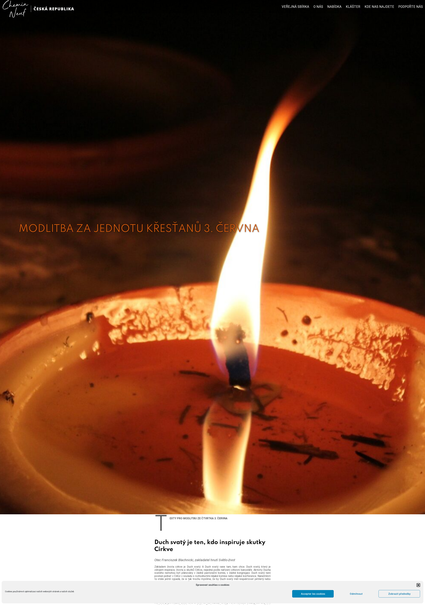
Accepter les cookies (313, 593)
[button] (418, 585)
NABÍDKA (334, 7)
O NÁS (318, 7)
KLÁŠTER (353, 7)
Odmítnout (356, 593)
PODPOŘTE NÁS (410, 7)
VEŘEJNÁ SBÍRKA (295, 7)
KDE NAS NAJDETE (379, 7)
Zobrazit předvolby (399, 593)
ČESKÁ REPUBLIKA (54, 8)
